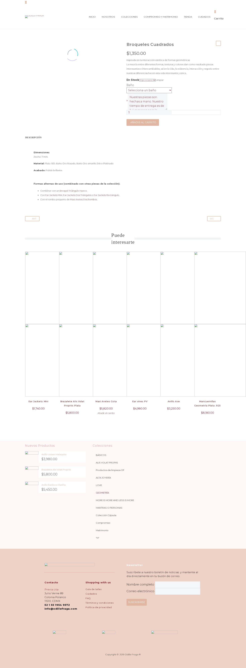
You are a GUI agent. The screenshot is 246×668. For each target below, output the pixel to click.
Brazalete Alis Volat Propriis (56, 469)
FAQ (88, 598)
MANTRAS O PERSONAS (109, 507)
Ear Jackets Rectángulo (106, 195)
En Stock (133, 79)
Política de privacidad (99, 607)
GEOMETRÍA (102, 492)
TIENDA (188, 16)
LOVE (99, 485)
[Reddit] (52, 72)
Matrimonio (102, 530)
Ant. (34, 218)
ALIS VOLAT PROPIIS (107, 462)
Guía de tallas (94, 589)
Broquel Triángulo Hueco (73, 190)
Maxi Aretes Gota (106, 401)
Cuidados (91, 593)
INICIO (92, 16)
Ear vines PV (139, 401)
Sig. (212, 218)
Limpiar (160, 80)
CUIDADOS (204, 16)
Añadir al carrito (143, 122)
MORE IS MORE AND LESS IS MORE (115, 500)
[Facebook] (27, 72)
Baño (130, 85)
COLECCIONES (129, 16)
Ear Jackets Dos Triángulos (77, 195)
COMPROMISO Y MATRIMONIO (161, 16)
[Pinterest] (37, 72)
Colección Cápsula (106, 515)
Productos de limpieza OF (110, 470)
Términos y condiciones (99, 602)
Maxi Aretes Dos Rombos (83, 199)
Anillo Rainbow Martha (54, 484)
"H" (97, 538)
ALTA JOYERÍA (103, 477)
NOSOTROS (108, 16)
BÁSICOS (101, 455)
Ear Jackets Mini (53, 195)
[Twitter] (32, 72)
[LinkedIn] (47, 72)
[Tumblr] (42, 72)
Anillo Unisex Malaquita (54, 454)
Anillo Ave (174, 401)
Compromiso (103, 522)
